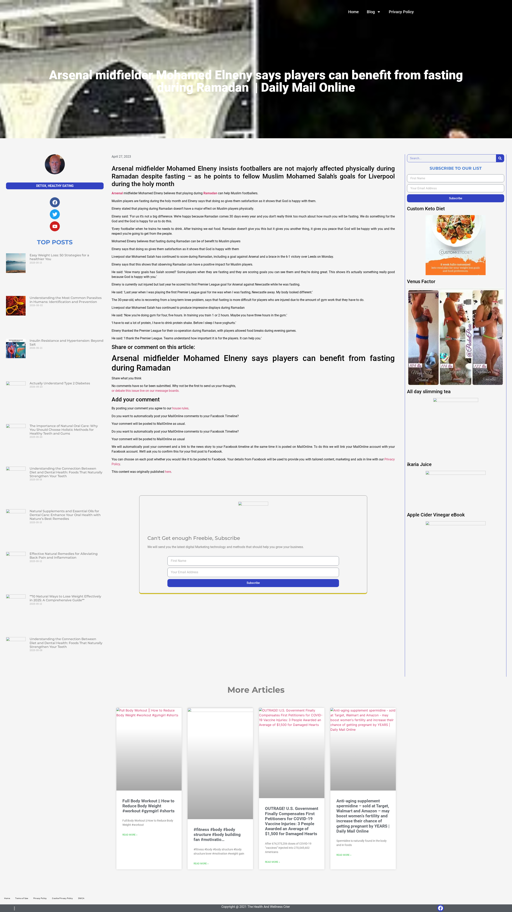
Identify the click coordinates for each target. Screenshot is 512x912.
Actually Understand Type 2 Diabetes (60, 383)
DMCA (81, 898)
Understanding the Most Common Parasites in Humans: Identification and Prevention (66, 300)
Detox (41, 186)
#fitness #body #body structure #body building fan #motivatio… (217, 834)
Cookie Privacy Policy (62, 898)
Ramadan (210, 193)
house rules (180, 408)
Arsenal (117, 193)
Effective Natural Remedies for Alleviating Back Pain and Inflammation (64, 555)
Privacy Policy (401, 11)
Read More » (129, 834)
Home (353, 11)
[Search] (500, 158)
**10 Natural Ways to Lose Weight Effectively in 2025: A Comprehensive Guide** (65, 598)
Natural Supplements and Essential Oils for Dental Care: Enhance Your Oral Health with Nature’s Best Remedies (65, 515)
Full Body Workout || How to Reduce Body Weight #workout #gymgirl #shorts (148, 806)
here (168, 472)
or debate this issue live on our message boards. (145, 391)
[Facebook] (440, 908)
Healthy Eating (61, 186)
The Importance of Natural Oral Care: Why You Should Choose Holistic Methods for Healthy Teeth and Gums (64, 429)
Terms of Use (21, 898)
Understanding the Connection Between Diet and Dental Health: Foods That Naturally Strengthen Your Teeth (66, 472)
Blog (371, 11)
